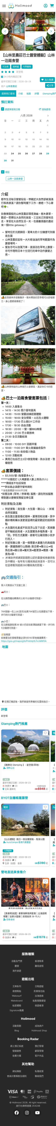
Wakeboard (17, 1000)
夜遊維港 (39, 1005)
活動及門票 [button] (16, 961)
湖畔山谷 (10, 768)
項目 (7, 172)
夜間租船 (16, 991)
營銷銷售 (16, 1050)
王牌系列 (16, 986)
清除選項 (45, 109)
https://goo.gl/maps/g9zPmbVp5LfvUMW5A (23, 641)
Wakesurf (16, 995)
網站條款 (16, 1071)
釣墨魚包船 (39, 991)
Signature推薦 (17, 1010)
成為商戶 (39, 1025)
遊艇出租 (28, 979)
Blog (16, 1030)
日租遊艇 (39, 986)
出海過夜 (39, 995)
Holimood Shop (39, 1030)
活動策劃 (16, 1025)
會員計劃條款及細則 (17, 1076)
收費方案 (16, 1055)
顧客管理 (39, 1050)
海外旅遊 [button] (16, 970)
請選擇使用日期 (12, 109)
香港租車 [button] (39, 961)
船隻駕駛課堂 (39, 1000)
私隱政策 (39, 1071)
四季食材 (10, 919)
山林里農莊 (11, 86)
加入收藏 (48, 79)
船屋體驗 (16, 1005)
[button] (5, 31)
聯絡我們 (39, 1076)
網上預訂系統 (16, 1046)
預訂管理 (39, 1046)
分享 (51, 85)
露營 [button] (17, 966)
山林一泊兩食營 (15, 178)
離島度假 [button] (39, 966)
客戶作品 (39, 1055)
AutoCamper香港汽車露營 (18, 842)
